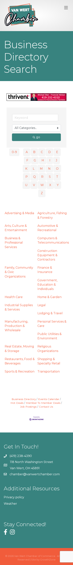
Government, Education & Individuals (47, 284)
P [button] (26, 177)
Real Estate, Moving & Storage (19, 349)
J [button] (56, 160)
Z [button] (42, 193)
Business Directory (24, 399)
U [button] (26, 185)
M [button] (41, 168)
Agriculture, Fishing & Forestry (52, 215)
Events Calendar (48, 399)
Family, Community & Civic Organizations (19, 272)
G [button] (35, 160)
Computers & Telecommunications (53, 240)
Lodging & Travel (50, 313)
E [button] (57, 152)
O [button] (57, 168)
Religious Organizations (47, 349)
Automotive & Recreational (47, 228)
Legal (41, 305)
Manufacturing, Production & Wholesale (16, 326)
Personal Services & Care (51, 324)
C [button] (42, 152)
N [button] (49, 168)
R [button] (42, 177)
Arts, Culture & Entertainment (16, 228)
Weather (10, 503)
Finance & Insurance (44, 270)
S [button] (50, 177)
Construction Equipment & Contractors (47, 255)
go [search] (38, 137)
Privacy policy (14, 497)
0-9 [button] (14, 152)
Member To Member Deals (43, 402)
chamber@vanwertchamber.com (35, 474)
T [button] (57, 177)
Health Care (14, 297)
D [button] (49, 152)
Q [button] (34, 177)
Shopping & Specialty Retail (48, 361)
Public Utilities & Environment (49, 336)
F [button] (27, 160)
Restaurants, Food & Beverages (20, 361)
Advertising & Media (19, 213)
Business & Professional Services (14, 242)
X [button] (50, 185)
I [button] (49, 160)
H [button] (43, 160)
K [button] (26, 168)
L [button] (33, 168)
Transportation (48, 371)
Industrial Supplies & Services (19, 307)
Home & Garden (49, 297)
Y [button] (58, 185)
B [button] (34, 152)
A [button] (27, 152)
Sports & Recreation (19, 371)
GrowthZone (48, 559)
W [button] (42, 185)
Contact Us (46, 406)
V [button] (34, 185)
